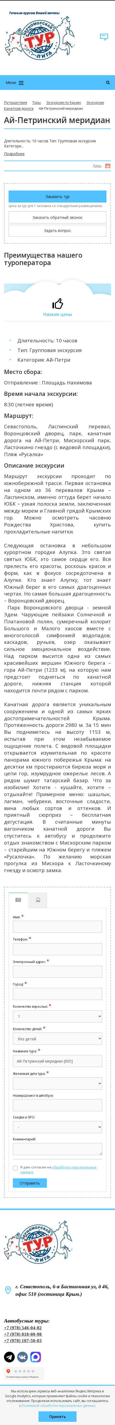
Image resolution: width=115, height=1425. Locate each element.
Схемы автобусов (38, 900)
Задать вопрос (57, 230)
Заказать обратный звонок (57, 217)
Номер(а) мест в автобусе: (33, 1096)
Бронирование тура (18, 900)
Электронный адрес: (31, 961)
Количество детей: (29, 1028)
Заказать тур (58, 196)
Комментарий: (24, 1139)
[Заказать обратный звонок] (104, 39)
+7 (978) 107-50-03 (23, 1340)
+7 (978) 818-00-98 (23, 1334)
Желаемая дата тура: (31, 1073)
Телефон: (22, 939)
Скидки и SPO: (24, 1117)
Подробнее (14, 153)
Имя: (18, 917)
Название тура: (26, 1051)
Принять (57, 1416)
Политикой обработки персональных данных (58, 1405)
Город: (20, 984)
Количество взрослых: (32, 1006)
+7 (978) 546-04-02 (23, 1327)
